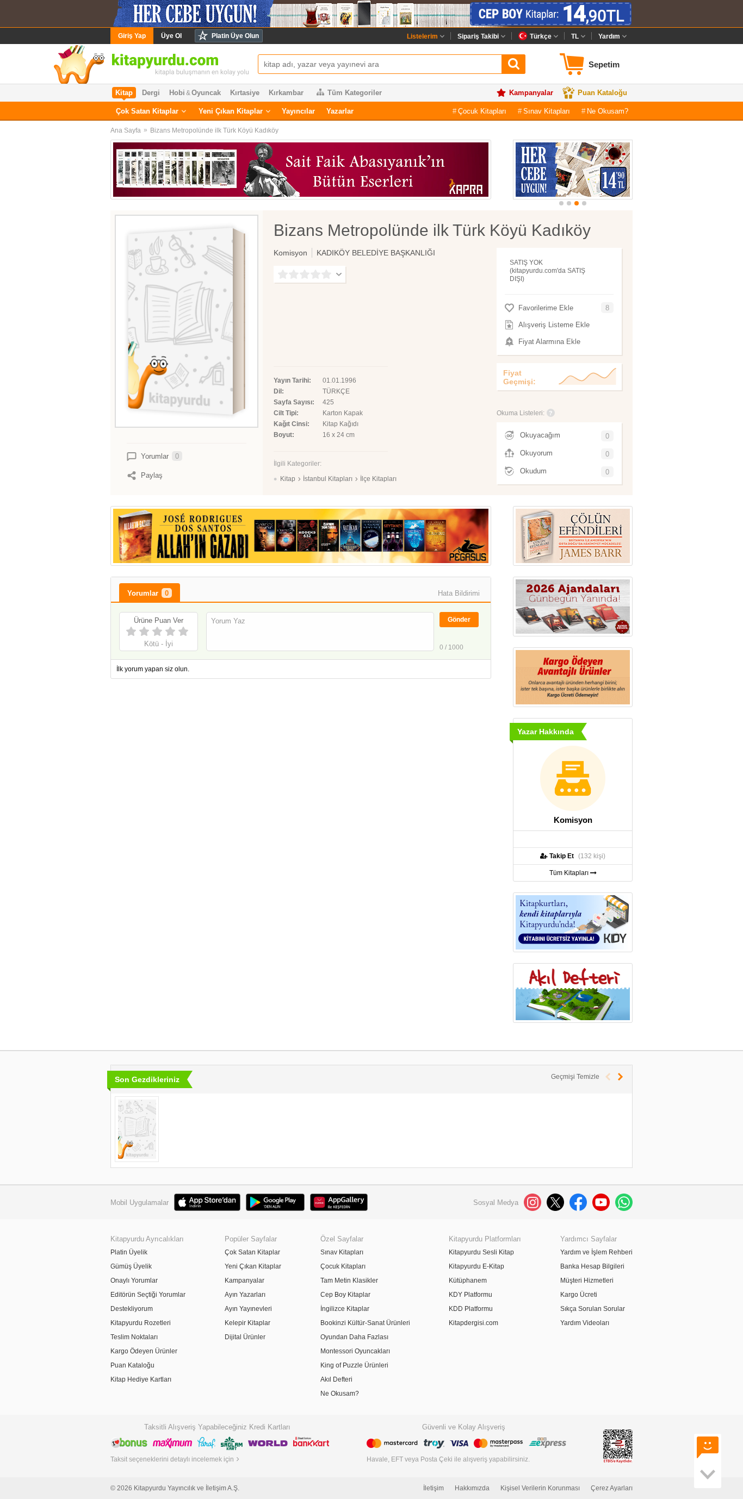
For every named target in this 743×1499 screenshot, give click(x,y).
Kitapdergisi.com (473, 1323)
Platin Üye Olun (235, 36)
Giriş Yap (132, 36)
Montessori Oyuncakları (355, 1351)
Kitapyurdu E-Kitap (476, 1266)
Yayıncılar (298, 111)
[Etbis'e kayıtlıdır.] (618, 1446)
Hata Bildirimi (459, 593)
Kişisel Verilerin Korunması (540, 1488)
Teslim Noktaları (134, 1337)
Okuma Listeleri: (520, 413)
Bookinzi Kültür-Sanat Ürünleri (365, 1323)
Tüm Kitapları (569, 873)
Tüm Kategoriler (354, 93)
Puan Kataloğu (602, 93)
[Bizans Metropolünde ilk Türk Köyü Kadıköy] (137, 1129)
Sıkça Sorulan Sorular (592, 1309)
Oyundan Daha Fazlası (354, 1337)
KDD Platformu (471, 1309)
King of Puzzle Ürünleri (354, 1365)
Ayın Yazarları (245, 1294)
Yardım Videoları (584, 1323)
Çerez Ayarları (612, 1488)
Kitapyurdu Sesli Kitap (481, 1252)
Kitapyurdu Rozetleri (140, 1323)
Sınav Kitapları (546, 111)
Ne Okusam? (607, 111)
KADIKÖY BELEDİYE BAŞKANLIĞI (376, 252)
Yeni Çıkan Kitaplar (231, 111)
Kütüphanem (468, 1280)
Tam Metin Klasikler (349, 1280)
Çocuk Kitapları (482, 111)
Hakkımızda (472, 1488)
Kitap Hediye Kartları (140, 1379)
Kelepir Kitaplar (247, 1323)
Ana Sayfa (125, 130)
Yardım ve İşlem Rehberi (596, 1252)
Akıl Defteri (336, 1379)
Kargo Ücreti (578, 1294)
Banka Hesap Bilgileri (592, 1266)
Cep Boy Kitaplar (345, 1294)
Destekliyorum (131, 1309)
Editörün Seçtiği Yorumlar (147, 1294)
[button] (561, 203)
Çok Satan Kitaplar (147, 111)
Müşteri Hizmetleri (587, 1280)
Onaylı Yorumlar (134, 1280)
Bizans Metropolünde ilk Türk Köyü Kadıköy (214, 130)
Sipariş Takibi (478, 36)
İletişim (433, 1488)
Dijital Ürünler (245, 1337)
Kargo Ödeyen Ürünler (143, 1351)
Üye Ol (171, 36)
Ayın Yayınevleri (248, 1309)
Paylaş (152, 475)
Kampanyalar (531, 93)
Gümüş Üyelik (131, 1266)
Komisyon (290, 252)
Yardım (609, 36)
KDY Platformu (470, 1294)
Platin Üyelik (128, 1252)
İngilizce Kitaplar (344, 1309)
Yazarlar (340, 111)
